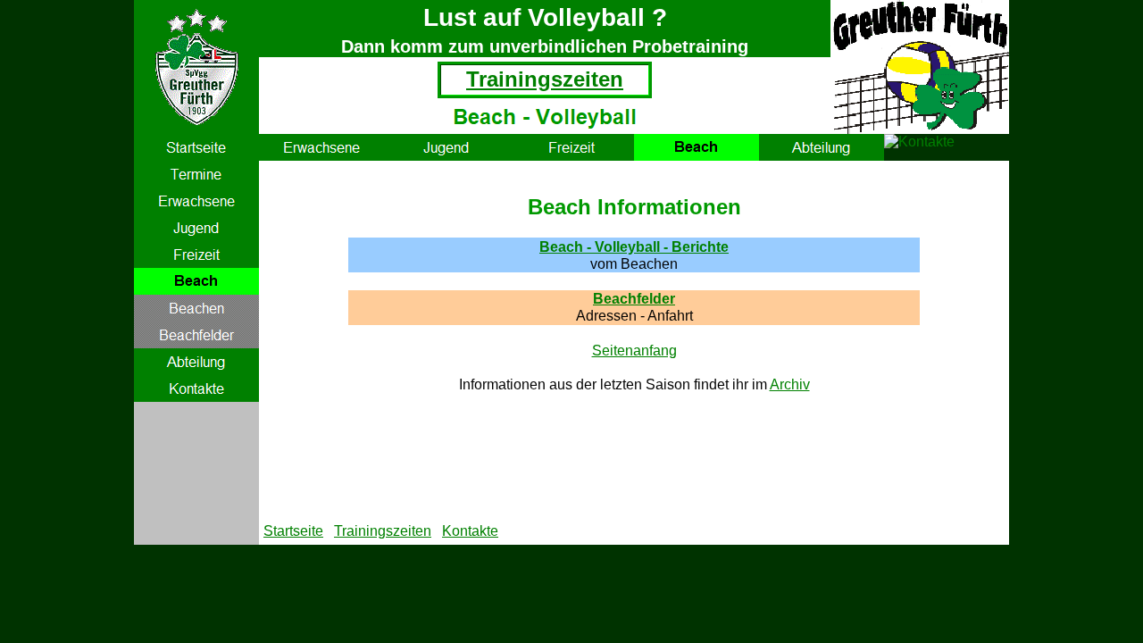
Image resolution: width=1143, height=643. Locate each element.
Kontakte (470, 531)
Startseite (293, 531)
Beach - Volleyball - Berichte (634, 247)
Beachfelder (634, 298)
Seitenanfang (634, 350)
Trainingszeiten (544, 79)
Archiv (790, 384)
